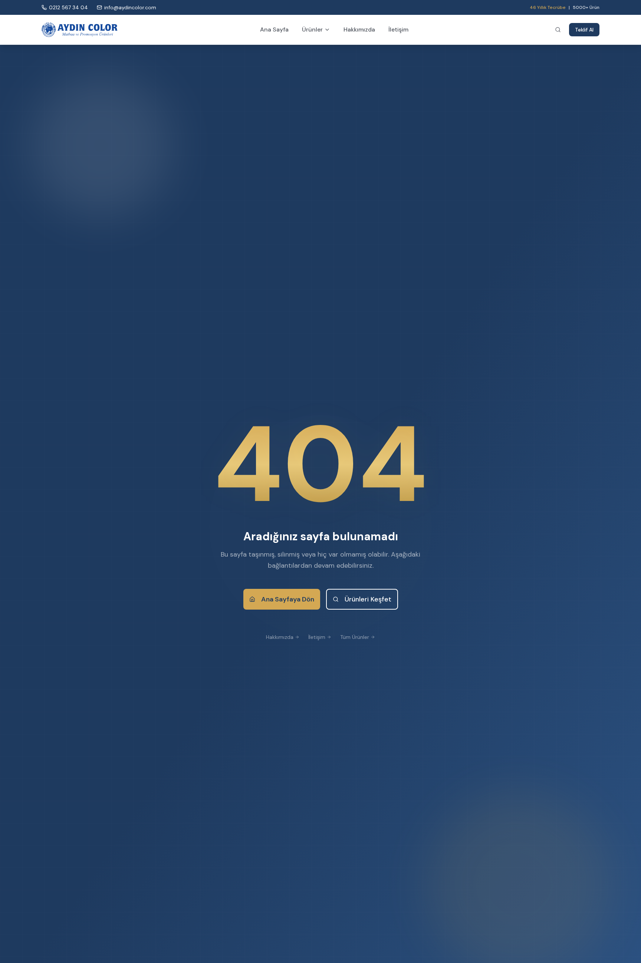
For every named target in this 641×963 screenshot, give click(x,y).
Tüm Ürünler (354, 637)
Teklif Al (584, 29)
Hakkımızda (359, 29)
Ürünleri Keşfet (368, 599)
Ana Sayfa (274, 29)
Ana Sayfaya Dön (287, 599)
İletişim (398, 29)
